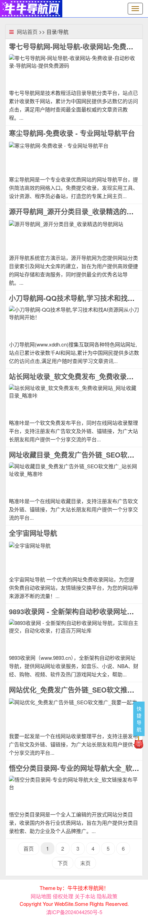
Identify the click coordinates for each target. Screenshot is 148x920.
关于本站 (85, 896)
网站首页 (27, 31)
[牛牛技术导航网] (31, 7)
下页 (62, 863)
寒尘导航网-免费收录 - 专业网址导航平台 (72, 133)
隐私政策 (107, 896)
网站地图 (41, 896)
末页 (85, 863)
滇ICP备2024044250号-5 (74, 912)
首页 (28, 848)
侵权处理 (63, 896)
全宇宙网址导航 (33, 533)
